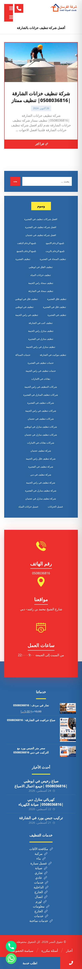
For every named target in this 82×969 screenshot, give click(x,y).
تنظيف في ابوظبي (24, 307)
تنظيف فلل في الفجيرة (54, 307)
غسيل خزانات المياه (28, 506)
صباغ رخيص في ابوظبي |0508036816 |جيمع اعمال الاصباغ (41, 783)
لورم (39, 901)
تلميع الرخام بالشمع (26, 251)
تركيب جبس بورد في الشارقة (41, 817)
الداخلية (39, 887)
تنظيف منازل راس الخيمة (40, 331)
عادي (38, 877)
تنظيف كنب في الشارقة (41, 323)
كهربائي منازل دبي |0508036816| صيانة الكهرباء (41, 802)
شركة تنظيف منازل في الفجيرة (40, 490)
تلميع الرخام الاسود (55, 243)
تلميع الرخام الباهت (26, 243)
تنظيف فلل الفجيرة (56, 299)
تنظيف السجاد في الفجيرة (53, 259)
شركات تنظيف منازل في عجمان (40, 434)
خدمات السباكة (22, 355)
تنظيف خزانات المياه (40, 275)
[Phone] (11, 946)
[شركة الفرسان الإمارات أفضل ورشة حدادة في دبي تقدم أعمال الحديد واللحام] (64, 8)
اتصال (39, 897)
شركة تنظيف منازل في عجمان (40, 498)
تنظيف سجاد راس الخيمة (40, 283)
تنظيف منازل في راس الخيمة (40, 347)
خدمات (38, 882)
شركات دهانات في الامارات (40, 442)
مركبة (39, 853)
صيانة (38, 868)
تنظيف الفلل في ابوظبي (41, 267)
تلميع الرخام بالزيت (55, 251)
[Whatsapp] (11, 958)
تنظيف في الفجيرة (57, 315)
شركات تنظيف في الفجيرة (40, 402)
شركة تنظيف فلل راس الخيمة (41, 458)
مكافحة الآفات (38, 849)
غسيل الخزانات (55, 506)
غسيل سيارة (38, 863)
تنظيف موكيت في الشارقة (53, 355)
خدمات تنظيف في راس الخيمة (41, 371)
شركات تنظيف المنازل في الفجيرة (40, 394)
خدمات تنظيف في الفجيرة (41, 363)
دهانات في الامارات (40, 378)
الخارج (38, 892)
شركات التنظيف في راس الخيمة (40, 386)
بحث (15, 181)
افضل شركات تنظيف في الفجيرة (40, 219)
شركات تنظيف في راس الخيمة (40, 410)
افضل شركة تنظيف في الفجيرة (40, 227)
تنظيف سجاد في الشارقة (40, 291)
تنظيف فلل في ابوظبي (26, 299)
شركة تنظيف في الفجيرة (40, 466)
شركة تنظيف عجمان (40, 450)
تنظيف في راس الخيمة (26, 315)
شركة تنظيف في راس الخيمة (40, 482)
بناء (38, 858)
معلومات (39, 906)
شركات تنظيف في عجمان (41, 418)
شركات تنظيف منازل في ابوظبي (40, 426)
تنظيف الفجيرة (23, 259)
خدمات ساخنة (38, 920)
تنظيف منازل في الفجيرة (40, 339)
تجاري (39, 873)
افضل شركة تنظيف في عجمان (40, 235)
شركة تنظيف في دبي (40, 474)
